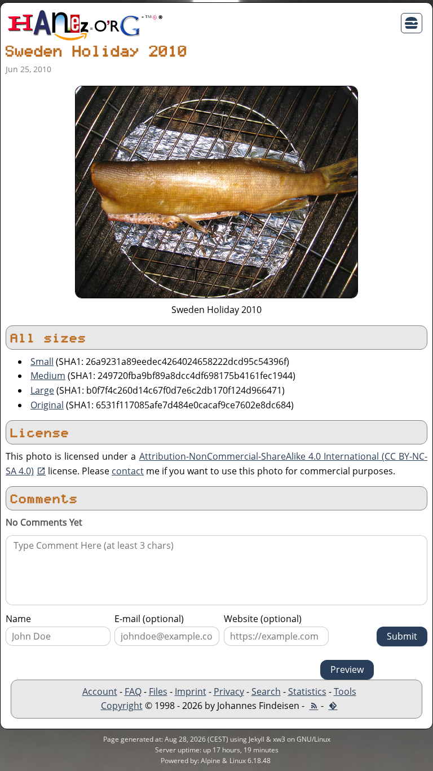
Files (158, 691)
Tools (345, 691)
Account (99, 691)
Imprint (190, 691)
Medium (47, 375)
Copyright (122, 705)
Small (42, 361)
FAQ (133, 691)
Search (266, 691)
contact (128, 471)
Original (47, 405)
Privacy (229, 691)
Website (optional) (263, 619)
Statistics (307, 691)
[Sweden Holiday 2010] (216, 191)
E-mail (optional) (149, 619)
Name (18, 619)
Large (42, 390)
